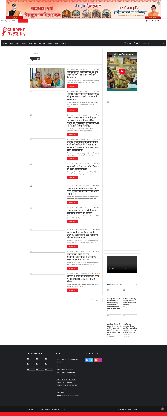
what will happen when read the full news (68, 395)
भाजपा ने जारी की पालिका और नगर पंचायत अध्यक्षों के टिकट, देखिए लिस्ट (83, 279)
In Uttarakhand (74, 359)
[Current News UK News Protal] (13, 32)
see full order (60, 382)
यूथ (35, 43)
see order (69, 382)
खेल (44, 43)
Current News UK (73, 69)
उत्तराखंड (5, 43)
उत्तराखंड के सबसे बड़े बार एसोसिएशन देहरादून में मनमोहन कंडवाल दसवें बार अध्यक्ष (81, 257)
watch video (60, 392)
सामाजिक (50, 43)
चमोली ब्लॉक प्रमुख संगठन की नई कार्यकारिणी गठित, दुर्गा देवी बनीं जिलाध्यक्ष (82, 75)
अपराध (17, 43)
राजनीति (11, 43)
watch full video (70, 389)
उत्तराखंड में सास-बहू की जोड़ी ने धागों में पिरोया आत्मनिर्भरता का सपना (129, 302)
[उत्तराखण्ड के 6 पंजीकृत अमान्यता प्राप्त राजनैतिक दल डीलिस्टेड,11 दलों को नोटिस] (47, 194)
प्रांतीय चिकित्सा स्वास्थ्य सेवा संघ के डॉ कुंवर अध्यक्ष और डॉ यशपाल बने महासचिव (83, 97)
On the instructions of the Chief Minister (67, 366)
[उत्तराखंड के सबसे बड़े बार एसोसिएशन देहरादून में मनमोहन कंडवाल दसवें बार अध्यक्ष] (47, 260)
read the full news (62, 379)
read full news (61, 372)
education (64, 359)
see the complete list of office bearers (67, 385)
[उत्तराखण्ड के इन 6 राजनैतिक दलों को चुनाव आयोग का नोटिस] (47, 216)
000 (58, 359)
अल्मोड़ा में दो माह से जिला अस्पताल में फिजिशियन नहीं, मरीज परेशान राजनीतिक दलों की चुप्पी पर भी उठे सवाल (113, 304)
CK (61, 409)
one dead (59, 362)
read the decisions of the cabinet (66, 376)
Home (33, 53)
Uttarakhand (60, 389)
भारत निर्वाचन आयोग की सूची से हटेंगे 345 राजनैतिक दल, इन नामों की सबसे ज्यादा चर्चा (82, 235)
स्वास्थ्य (56, 43)
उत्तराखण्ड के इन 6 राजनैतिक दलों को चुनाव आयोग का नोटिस (82, 211)
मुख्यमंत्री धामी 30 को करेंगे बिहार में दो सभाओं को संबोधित (83, 167)
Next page (95, 300)
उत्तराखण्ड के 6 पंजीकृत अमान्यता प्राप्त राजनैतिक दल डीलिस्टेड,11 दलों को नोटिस (83, 191)
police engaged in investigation (65, 369)
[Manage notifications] (162, 408)
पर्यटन (30, 43)
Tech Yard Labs (68, 409)
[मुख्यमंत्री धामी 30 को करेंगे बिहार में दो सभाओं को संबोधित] (47, 172)
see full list (72, 379)
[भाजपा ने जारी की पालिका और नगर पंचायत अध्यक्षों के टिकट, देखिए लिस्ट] (47, 282)
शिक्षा (40, 43)
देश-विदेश (24, 43)
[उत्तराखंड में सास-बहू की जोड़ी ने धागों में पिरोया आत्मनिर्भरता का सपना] (130, 293)
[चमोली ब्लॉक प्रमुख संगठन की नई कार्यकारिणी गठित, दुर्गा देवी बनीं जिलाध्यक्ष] (47, 78)
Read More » (72, 86)
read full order (71, 372)
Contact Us (65, 43)
